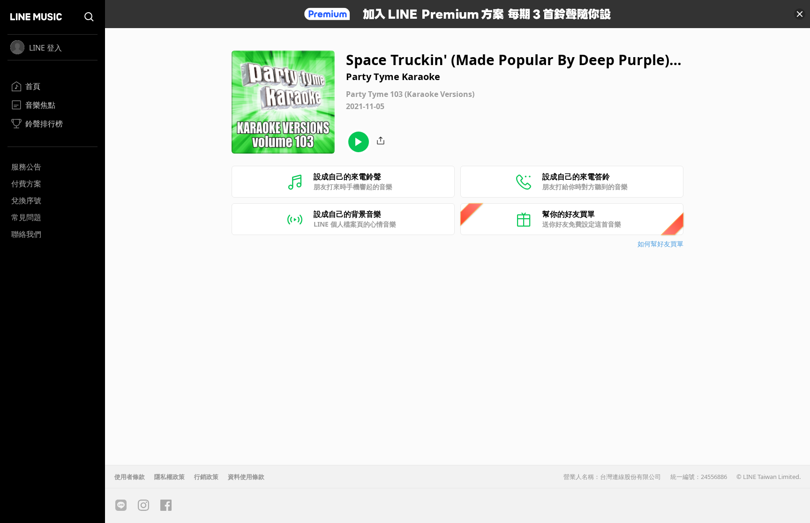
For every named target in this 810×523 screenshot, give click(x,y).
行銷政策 (206, 476)
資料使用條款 (246, 476)
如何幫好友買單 (660, 243)
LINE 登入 (45, 48)
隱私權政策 (169, 476)
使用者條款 (129, 476)
